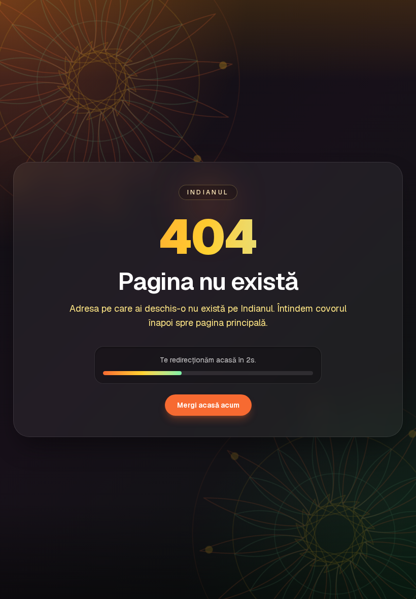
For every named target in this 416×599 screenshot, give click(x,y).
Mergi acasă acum (208, 405)
